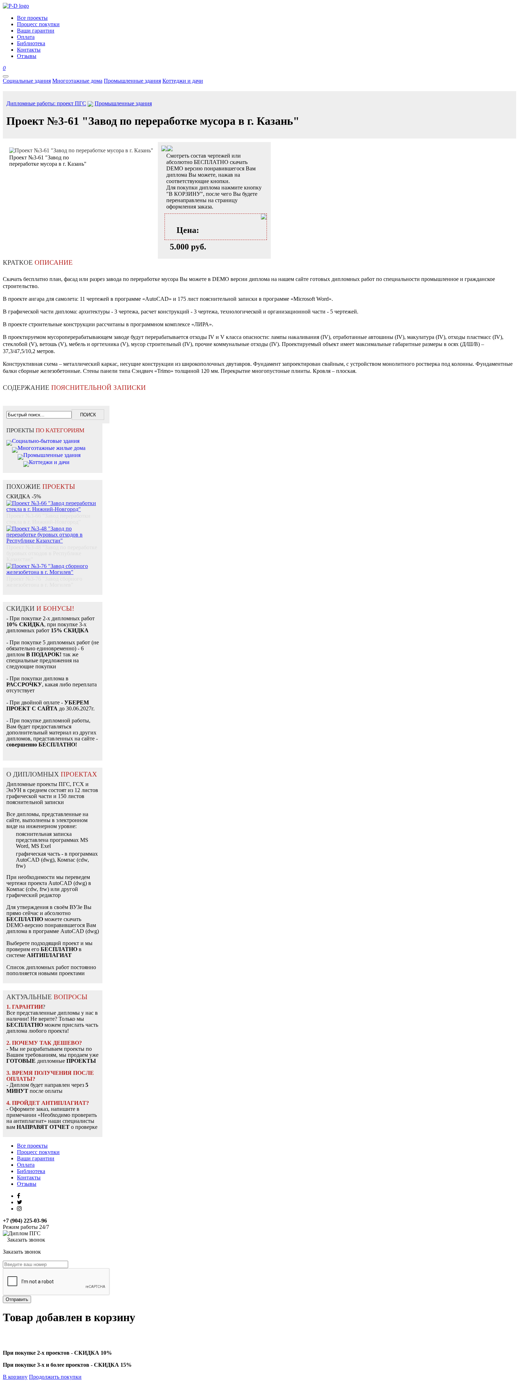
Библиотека (31, 1171)
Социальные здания (27, 81)
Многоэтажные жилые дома (51, 448)
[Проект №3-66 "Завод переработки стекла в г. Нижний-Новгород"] (52, 502)
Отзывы (26, 1184)
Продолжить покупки (55, 1377)
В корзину (15, 1377)
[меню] (5, 76)
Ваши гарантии (35, 1158)
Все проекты (32, 1146)
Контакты (29, 1177)
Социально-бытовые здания (45, 441)
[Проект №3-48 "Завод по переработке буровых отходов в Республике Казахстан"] (52, 528)
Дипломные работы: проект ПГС (46, 103)
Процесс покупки (38, 1152)
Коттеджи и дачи (182, 81)
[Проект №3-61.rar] (170, 149)
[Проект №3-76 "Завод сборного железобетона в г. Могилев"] (52, 565)
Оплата (26, 1165)
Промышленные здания (132, 81)
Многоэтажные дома (77, 81)
